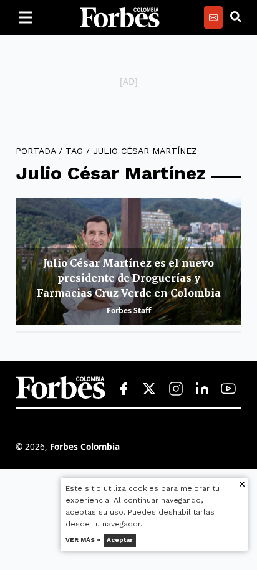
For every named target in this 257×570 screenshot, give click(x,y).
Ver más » (82, 539)
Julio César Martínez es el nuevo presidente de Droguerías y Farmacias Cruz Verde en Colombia (129, 278)
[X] (149, 389)
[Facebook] (123, 389)
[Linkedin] (202, 389)
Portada (36, 151)
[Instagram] (175, 389)
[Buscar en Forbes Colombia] (235, 17)
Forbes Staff (129, 310)
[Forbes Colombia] (120, 17)
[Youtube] (228, 389)
